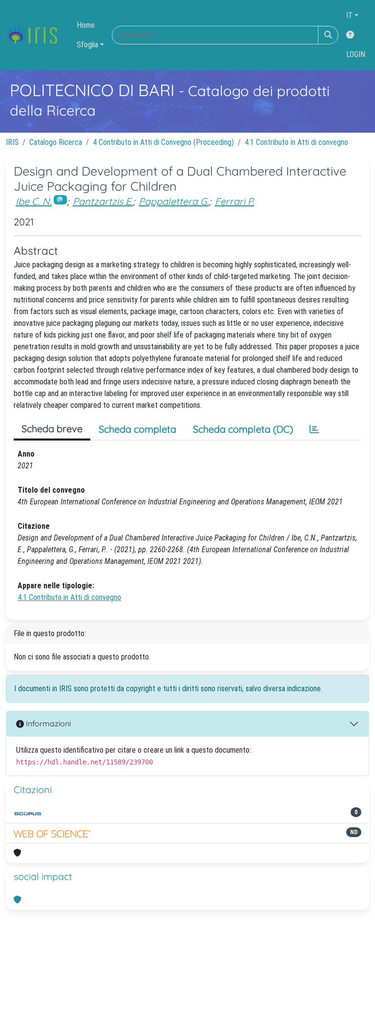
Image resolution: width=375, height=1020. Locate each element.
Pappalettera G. (174, 201)
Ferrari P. (234, 201)
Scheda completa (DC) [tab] (243, 429)
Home (86, 25)
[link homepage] (35, 35)
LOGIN (355, 54)
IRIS (12, 142)
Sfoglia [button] (87, 44)
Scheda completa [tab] (137, 429)
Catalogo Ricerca (55, 142)
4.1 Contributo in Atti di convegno (296, 142)
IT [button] (349, 15)
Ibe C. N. (34, 201)
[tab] (314, 429)
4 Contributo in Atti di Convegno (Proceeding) (163, 142)
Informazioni (47, 723)
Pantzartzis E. (103, 201)
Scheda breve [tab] (52, 428)
